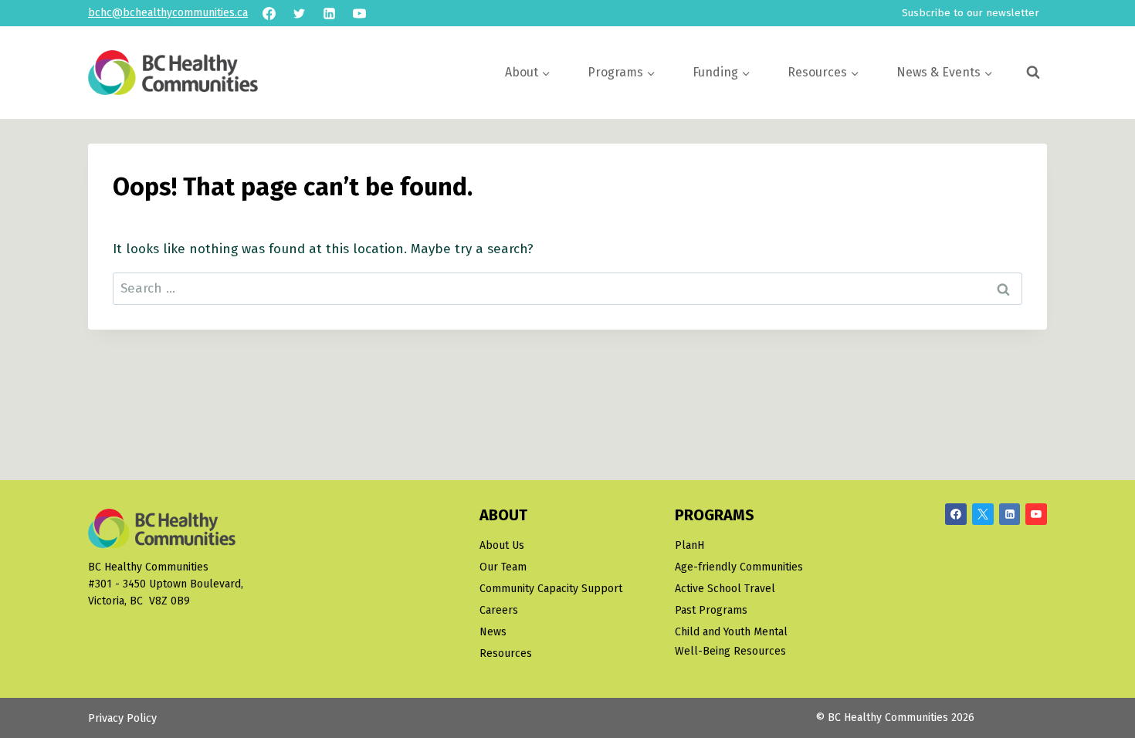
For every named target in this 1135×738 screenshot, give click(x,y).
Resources (505, 653)
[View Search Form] (1033, 72)
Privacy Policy (122, 718)
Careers (498, 610)
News (493, 631)
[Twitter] (299, 13)
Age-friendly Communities (739, 567)
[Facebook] (269, 13)
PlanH (689, 545)
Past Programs (711, 610)
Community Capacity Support (550, 588)
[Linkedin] (329, 13)
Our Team (503, 567)
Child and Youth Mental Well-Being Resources (731, 641)
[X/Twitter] (983, 514)
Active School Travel (725, 588)
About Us (501, 545)
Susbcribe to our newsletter (970, 12)
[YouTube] (359, 13)
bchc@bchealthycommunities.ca (168, 12)
